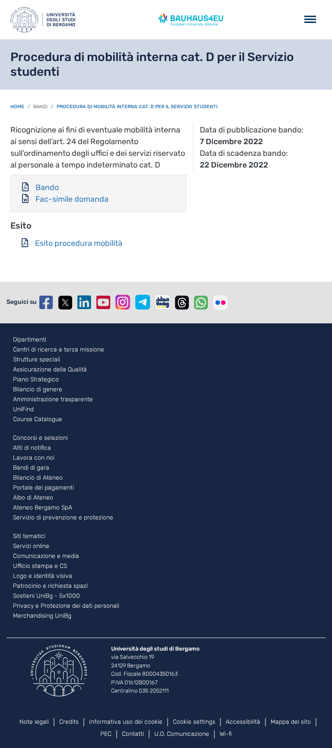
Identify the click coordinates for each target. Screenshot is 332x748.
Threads (182, 302)
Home (17, 107)
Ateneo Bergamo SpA (42, 507)
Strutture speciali (36, 359)
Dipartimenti (29, 339)
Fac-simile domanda (72, 199)
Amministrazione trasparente (53, 399)
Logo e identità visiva (42, 576)
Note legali (34, 721)
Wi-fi (226, 734)
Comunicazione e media (46, 556)
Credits (69, 721)
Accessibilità (243, 721)
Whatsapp (201, 302)
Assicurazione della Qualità (50, 369)
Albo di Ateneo (33, 497)
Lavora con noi (33, 458)
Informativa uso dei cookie (126, 721)
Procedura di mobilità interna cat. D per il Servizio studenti (137, 107)
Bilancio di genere (37, 389)
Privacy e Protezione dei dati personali (66, 606)
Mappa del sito (291, 721)
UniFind (23, 409)
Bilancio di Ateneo (38, 477)
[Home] (42, 19)
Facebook (46, 302)
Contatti (133, 734)
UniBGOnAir (162, 302)
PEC (106, 734)
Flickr (220, 302)
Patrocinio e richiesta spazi (50, 586)
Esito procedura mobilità (78, 243)
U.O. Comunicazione (181, 734)
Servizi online (31, 546)
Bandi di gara (31, 467)
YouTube (103, 302)
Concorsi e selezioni (40, 438)
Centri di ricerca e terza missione (58, 349)
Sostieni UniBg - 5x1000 (46, 596)
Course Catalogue (37, 419)
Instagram (122, 302)
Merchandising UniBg (42, 616)
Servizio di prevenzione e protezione (63, 517)
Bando (47, 187)
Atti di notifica (32, 448)
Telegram (142, 302)
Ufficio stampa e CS (40, 566)
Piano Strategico (36, 379)
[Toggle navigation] (310, 20)
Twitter (65, 302)
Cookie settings (194, 721)
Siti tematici (29, 536)
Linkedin (84, 302)
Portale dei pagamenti (43, 487)
